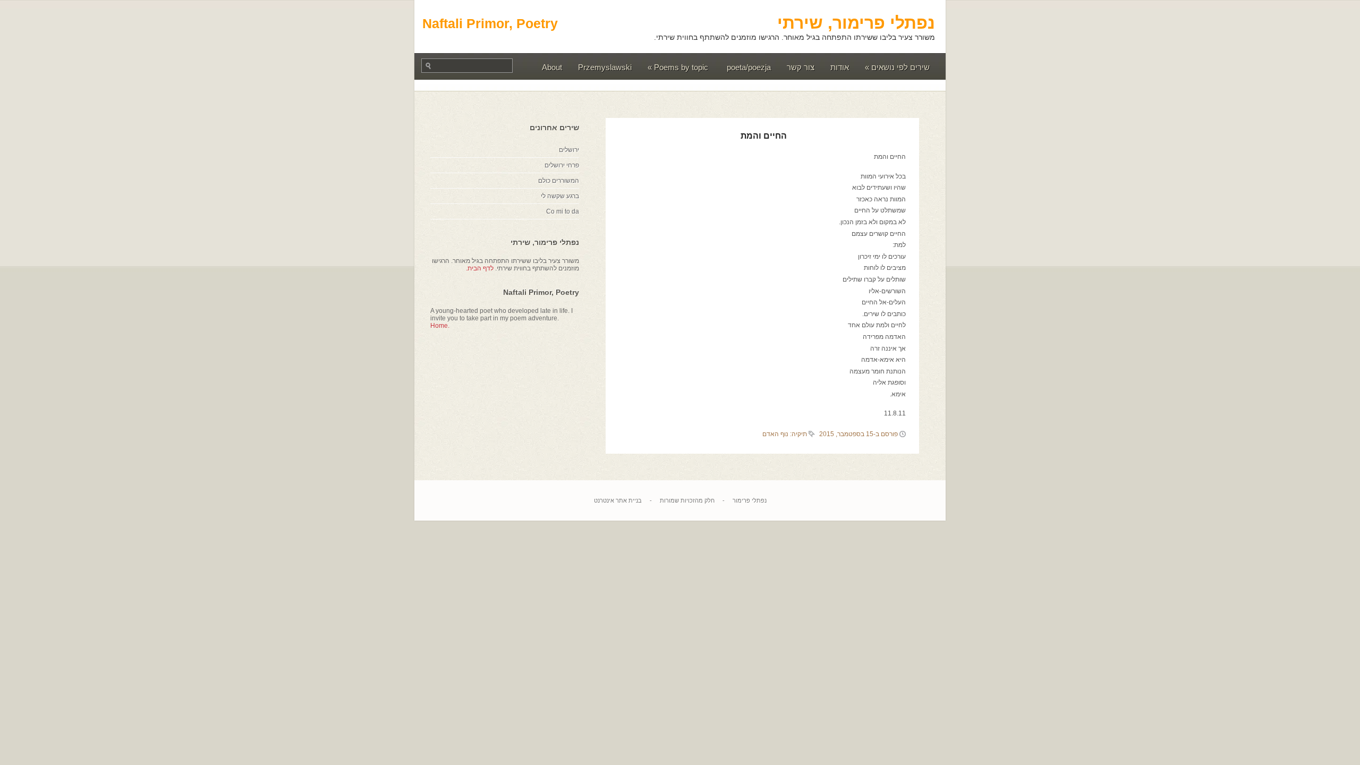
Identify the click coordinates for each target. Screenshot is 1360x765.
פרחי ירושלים (562, 165)
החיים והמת (764, 135)
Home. (439, 325)
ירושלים (569, 150)
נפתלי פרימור (750, 500)
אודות (839, 67)
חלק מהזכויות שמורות (687, 500)
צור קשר (800, 67)
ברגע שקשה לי (560, 196)
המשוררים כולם (558, 180)
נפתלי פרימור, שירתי (856, 22)
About (552, 67)
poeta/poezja (749, 67)
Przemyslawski (605, 67)
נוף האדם (775, 434)
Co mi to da (562, 211)
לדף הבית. (480, 268)
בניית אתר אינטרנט (618, 500)
